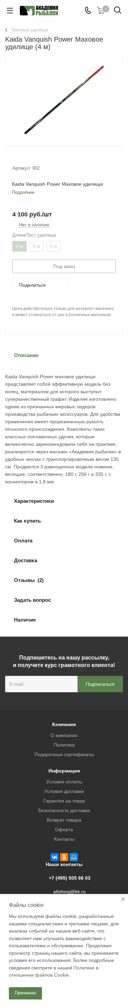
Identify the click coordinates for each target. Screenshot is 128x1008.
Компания (64, 724)
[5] (42, 159)
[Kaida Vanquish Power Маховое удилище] (64, 100)
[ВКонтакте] (55, 857)
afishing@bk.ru (69, 891)
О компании (64, 735)
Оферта (64, 829)
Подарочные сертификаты (64, 754)
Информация (64, 770)
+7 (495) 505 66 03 (69, 878)
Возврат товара (64, 820)
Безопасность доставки (64, 810)
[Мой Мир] (74, 857)
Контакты (64, 839)
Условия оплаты (64, 781)
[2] (22, 159)
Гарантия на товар (64, 801)
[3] (29, 159)
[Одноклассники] (64, 857)
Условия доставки (64, 791)
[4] (35, 159)
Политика (64, 745)
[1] (16, 159)
